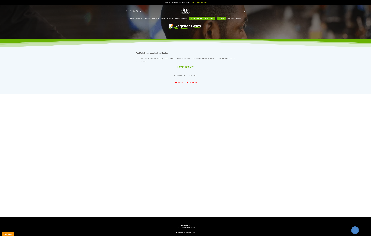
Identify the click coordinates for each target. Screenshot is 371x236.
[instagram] (137, 10)
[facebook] (130, 10)
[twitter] (126, 10)
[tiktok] (140, 10)
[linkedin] (133, 10)
